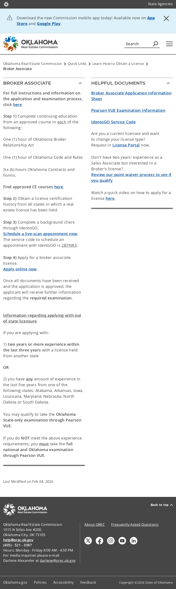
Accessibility (63, 582)
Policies (40, 582)
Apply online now (20, 269)
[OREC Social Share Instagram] (111, 540)
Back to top (160, 504)
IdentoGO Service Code (113, 121)
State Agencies (160, 3)
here (17, 104)
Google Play (49, 23)
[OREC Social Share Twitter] (88, 540)
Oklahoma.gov (15, 582)
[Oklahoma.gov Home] (6, 4)
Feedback (88, 582)
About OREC (94, 524)
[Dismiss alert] (166, 18)
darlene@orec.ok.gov (58, 560)
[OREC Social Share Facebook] (99, 540)
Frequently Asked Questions (135, 524)
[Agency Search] (155, 43)
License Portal (126, 145)
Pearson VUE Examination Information (128, 110)
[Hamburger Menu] (169, 43)
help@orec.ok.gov (18, 540)
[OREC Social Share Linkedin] (133, 540)
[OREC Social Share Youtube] (122, 540)
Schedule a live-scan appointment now (40, 233)
